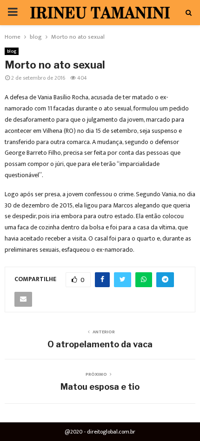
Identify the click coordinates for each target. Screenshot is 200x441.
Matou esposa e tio (100, 387)
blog (11, 51)
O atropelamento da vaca (100, 344)
